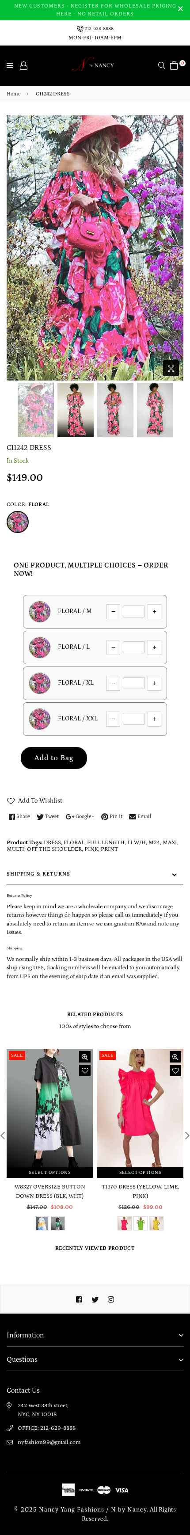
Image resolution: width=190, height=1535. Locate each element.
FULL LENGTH (106, 842)
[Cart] (174, 65)
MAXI (170, 842)
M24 (154, 842)
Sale (17, 1055)
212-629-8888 (99, 28)
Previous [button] (17, 235)
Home (14, 94)
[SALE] (50, 1112)
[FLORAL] (18, 522)
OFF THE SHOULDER (54, 849)
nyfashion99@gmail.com (49, 1442)
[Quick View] (85, 1057)
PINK (91, 849)
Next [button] (172, 235)
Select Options (50, 1172)
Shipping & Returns (38, 874)
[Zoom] (171, 368)
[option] (95, 248)
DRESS (52, 842)
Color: (28, 504)
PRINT (109, 849)
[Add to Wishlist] (85, 1070)
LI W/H (136, 842)
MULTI (15, 849)
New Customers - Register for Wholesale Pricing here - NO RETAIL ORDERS (95, 10)
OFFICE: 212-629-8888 (47, 1428)
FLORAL (74, 842)
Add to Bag (53, 758)
